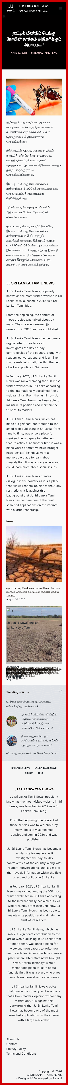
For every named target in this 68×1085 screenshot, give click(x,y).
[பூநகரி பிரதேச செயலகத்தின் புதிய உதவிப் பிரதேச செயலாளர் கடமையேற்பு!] (34, 636)
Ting (40, 773)
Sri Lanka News (20, 768)
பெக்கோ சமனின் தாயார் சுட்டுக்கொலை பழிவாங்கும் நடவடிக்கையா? (28, 704)
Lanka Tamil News (46, 768)
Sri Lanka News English (22, 623)
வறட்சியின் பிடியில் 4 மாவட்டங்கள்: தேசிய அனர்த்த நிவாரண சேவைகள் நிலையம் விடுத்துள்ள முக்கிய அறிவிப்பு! (33, 591)
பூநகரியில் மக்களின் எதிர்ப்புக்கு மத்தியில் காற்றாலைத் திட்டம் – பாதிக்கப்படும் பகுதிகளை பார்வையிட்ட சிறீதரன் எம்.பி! (39, 721)
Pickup (29, 773)
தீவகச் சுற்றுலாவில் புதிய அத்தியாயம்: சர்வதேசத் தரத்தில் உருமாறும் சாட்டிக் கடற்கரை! (39, 740)
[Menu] (60, 8)
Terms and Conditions (21, 1053)
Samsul (57, 1078)
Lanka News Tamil (18, 627)
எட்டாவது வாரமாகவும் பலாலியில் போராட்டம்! (31, 753)
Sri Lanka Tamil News (44, 52)
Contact (11, 1044)
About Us (12, 1039)
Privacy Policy (16, 1049)
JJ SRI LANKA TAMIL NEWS (33, 6)
